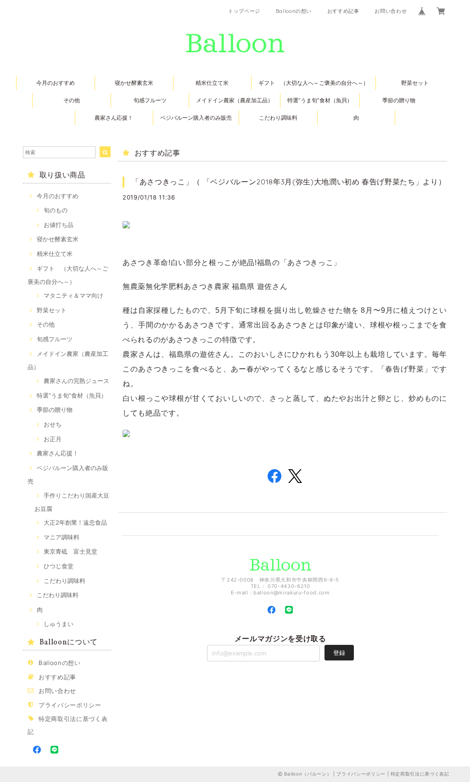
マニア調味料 (61, 537)
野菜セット (415, 82)
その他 (71, 100)
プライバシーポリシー (70, 705)
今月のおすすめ (55, 82)
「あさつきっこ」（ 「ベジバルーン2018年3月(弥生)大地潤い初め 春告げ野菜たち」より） (289, 181)
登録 (339, 652)
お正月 (53, 439)
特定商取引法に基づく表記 (420, 773)
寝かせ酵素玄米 (134, 82)
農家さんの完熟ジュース (76, 380)
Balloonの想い (294, 11)
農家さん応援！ (114, 117)
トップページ (244, 11)
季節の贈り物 (398, 100)
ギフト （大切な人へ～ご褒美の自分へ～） (313, 82)
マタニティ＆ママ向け (73, 295)
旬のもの (55, 210)
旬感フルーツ (150, 100)
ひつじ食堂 (58, 566)
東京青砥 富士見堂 (70, 551)
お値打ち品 (58, 224)
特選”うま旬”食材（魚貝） (319, 100)
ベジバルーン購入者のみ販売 (196, 117)
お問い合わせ (391, 11)
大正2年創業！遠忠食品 (75, 522)
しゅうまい (58, 623)
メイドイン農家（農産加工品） (234, 100)
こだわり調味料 (278, 117)
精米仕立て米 (212, 82)
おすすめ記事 (343, 11)
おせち (53, 424)
